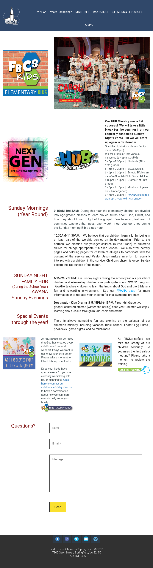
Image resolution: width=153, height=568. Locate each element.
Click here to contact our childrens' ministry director (56, 383)
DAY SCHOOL (101, 11)
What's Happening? (60, 11)
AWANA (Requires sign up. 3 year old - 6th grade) (127, 196)
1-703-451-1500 (76, 556)
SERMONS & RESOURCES (128, 11)
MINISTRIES (82, 11)
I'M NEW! (41, 11)
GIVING (89, 24)
